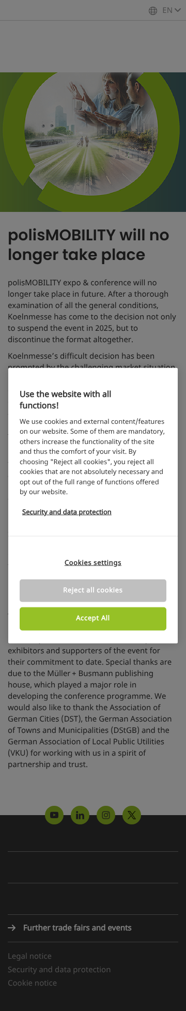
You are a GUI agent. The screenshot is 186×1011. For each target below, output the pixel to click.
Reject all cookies (92, 590)
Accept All (93, 618)
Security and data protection (67, 512)
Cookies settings (93, 563)
